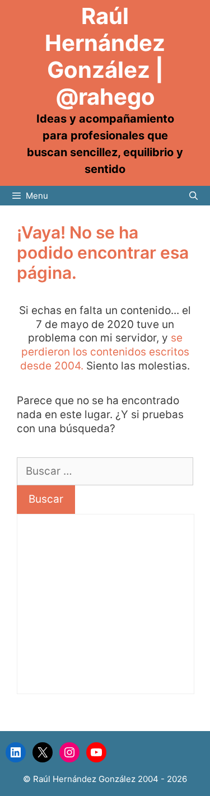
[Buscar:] (105, 471)
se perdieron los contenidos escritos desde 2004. (104, 351)
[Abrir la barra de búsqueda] (193, 195)
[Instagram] (69, 752)
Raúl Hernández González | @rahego (105, 56)
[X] (42, 752)
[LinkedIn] (16, 752)
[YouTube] (96, 752)
